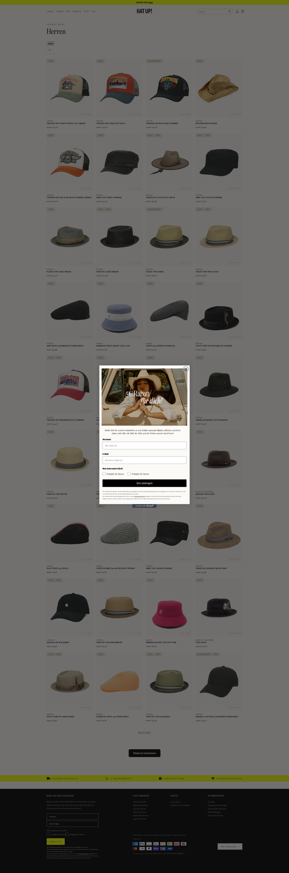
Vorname (107, 439)
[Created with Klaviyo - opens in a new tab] (144, 506)
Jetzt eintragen (145, 483)
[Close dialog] (185, 369)
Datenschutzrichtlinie (139, 496)
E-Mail (106, 453)
